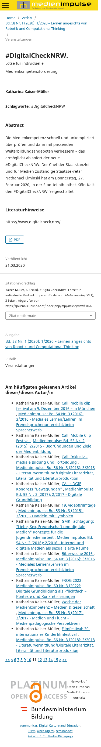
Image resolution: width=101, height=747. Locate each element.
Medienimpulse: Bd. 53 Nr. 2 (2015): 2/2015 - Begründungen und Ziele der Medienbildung (53, 446)
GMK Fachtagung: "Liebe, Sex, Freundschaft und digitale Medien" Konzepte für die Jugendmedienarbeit (55, 529)
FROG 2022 (72, 580)
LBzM (31, 731)
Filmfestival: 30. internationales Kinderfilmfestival (53, 631)
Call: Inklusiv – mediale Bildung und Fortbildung (52, 459)
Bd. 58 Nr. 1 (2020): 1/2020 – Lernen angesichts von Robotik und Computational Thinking (46, 26)
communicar (28, 725)
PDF (16, 239)
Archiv (27, 17)
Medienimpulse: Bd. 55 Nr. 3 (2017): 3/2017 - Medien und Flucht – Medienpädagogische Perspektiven (49, 618)
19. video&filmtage (79, 505)
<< (7, 659)
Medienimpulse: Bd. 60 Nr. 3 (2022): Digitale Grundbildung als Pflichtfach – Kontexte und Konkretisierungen (51, 591)
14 (50, 659)
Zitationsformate (22, 315)
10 (29, 659)
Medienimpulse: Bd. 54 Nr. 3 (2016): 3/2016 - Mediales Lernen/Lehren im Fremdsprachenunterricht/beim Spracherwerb (49, 421)
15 (56, 659)
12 (40, 659)
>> (64, 659)
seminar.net (64, 731)
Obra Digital (45, 731)
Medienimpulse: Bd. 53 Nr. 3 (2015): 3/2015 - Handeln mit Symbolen (49, 513)
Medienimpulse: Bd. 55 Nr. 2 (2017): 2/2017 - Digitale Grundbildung (55, 494)
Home (10, 17)
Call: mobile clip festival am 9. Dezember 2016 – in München (55, 405)
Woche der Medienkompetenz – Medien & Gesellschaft (55, 604)
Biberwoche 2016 (78, 553)
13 (45, 659)
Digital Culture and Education (60, 725)
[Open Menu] (5, 5)
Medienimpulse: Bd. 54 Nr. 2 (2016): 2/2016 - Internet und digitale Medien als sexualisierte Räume (54, 543)
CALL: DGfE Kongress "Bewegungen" (48, 486)
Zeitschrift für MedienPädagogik (50, 736)
